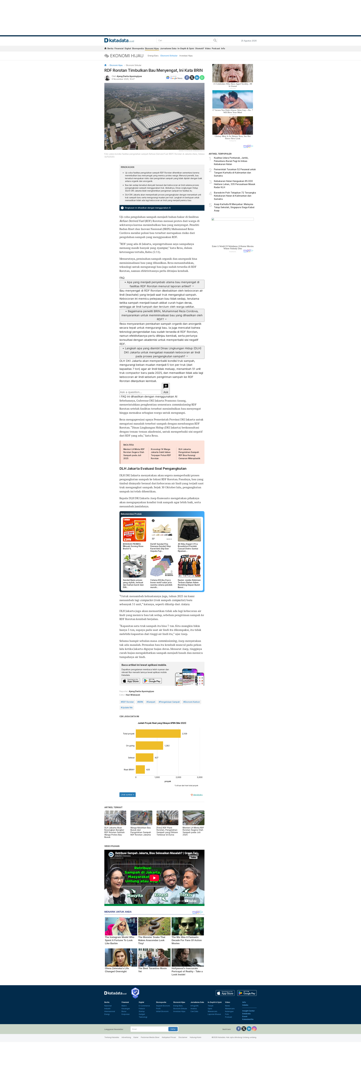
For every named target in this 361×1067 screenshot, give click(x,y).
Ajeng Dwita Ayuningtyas (129, 76)
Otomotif (199, 48)
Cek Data (194, 1011)
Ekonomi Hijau (152, 48)
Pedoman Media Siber (150, 1037)
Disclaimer (183, 1037)
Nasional (108, 1006)
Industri (107, 1008)
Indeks (245, 1005)
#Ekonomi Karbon (191, 702)
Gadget (142, 1014)
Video (208, 48)
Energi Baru (153, 55)
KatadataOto (247, 1019)
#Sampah (151, 702)
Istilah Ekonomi (162, 1011)
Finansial (119, 48)
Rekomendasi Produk (131, 514)
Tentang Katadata (111, 1037)
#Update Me (127, 707)
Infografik (195, 1006)
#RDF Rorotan (127, 702)
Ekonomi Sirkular (169, 55)
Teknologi (143, 1017)
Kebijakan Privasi (169, 1037)
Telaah (210, 1006)
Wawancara (212, 1011)
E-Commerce (144, 1006)
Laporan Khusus (214, 1014)
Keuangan (126, 1008)
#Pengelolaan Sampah (169, 702)
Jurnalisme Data (168, 48)
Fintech (142, 1008)
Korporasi (126, 1014)
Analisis (194, 1008)
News (227, 1006)
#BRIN (140, 702)
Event (244, 1016)
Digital (128, 48)
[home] (105, 48)
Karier (136, 1037)
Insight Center (248, 1011)
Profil (158, 1008)
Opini (210, 1008)
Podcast (216, 48)
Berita (110, 48)
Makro (124, 1006)
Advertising (126, 1037)
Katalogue (229, 1011)
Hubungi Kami (195, 1037)
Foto (227, 1014)
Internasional (109, 1011)
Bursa (124, 1011)
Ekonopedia (138, 48)
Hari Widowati (133, 695)
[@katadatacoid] (254, 1029)
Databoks (246, 1014)
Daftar (173, 1029)
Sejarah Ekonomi (163, 1006)
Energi (107, 1014)
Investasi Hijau (186, 55)
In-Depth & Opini (186, 48)
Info (223, 48)
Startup (142, 1011)
